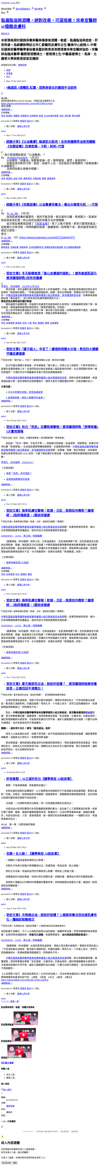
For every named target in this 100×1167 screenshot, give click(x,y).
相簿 (8, 70)
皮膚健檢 (34, 116)
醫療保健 (22, 65)
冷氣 (30, 323)
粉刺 (20, 178)
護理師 (41, 323)
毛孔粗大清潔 (7, 1063)
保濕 (3, 116)
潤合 (62, 116)
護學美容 (27, 178)
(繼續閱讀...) (6, 109)
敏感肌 (9, 116)
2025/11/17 (17, 462)
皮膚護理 (54, 323)
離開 (15, 1163)
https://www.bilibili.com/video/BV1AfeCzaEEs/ (24, 980)
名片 (8, 76)
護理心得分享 (23, 126)
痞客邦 (23, 121)
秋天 (17, 574)
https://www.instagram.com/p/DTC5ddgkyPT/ (47, 237)
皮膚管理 (10, 323)
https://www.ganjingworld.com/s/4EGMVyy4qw (27, 103)
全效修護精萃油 (36, 247)
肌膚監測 (24, 116)
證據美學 (51, 178)
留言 (29, 121)
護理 (44, 178)
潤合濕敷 (76, 116)
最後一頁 (14, 1001)
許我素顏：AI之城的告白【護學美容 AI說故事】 (39, 779)
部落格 (9, 73)
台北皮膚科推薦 (51, 116)
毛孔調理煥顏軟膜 (72, 247)
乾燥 (41, 116)
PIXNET (30, 1131)
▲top (3, 131)
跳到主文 (5, 34)
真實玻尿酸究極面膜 (54, 247)
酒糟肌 (16, 116)
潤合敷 (68, 116)
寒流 (35, 323)
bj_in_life (12, 213)
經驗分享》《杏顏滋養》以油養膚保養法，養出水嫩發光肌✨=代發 (52, 204)
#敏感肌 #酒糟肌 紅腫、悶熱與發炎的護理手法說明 (41, 87)
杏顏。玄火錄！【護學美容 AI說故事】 (33, 853)
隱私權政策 (64, 1131)
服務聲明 (74, 1131)
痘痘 (15, 178)
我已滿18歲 (6, 1163)
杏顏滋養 (37, 178)
